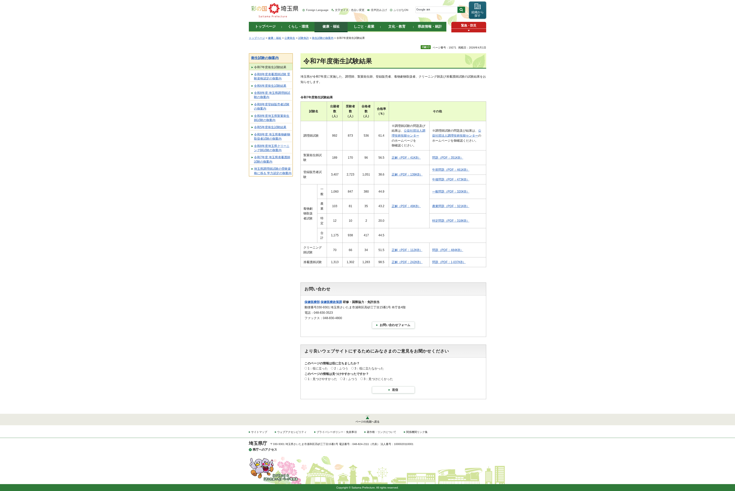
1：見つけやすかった (322, 379)
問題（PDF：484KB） (447, 250)
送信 (395, 389)
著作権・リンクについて (381, 432)
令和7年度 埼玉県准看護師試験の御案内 (272, 159)
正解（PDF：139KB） (407, 174)
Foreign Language (317, 9)
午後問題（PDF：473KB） (450, 179)
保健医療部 (312, 302)
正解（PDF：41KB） (406, 157)
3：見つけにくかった (378, 379)
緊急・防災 (468, 25)
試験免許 (303, 37)
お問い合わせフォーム (395, 325)
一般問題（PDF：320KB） (450, 191)
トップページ (257, 37)
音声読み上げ (379, 9)
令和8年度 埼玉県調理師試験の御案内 (272, 95)
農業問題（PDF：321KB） (450, 206)
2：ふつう (341, 368)
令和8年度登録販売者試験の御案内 (271, 106)
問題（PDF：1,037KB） (449, 262)
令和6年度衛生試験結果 (270, 85)
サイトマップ (259, 432)
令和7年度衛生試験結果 (270, 67)
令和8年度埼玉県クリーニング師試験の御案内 (271, 148)
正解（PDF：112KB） (407, 250)
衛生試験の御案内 (322, 37)
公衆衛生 (289, 37)
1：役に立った (318, 368)
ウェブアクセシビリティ (292, 432)
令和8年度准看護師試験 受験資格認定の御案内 (272, 76)
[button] (468, 30)
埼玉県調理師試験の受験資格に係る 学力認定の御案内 (273, 171)
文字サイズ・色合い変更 (349, 9)
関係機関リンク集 (417, 432)
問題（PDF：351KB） (447, 157)
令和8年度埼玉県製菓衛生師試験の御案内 (271, 118)
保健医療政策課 (331, 302)
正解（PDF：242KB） (407, 262)
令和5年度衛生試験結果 (270, 127)
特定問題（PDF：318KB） (450, 220)
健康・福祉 (274, 37)
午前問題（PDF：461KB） (450, 169)
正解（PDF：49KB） (406, 206)
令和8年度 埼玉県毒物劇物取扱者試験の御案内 (272, 136)
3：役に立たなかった (369, 368)
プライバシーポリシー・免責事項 (337, 432)
